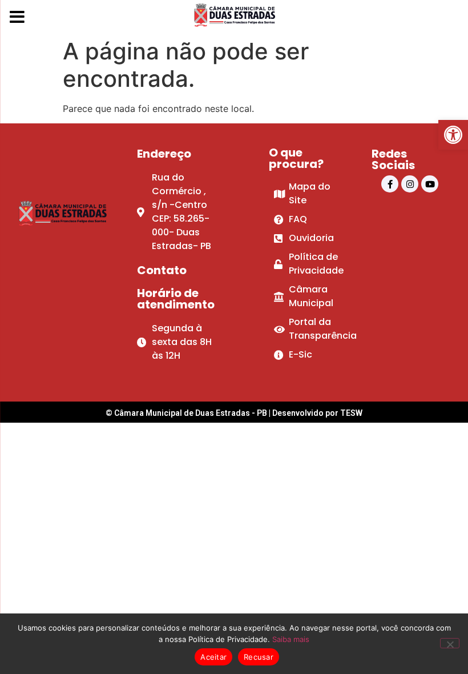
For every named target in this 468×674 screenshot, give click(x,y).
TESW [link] (351, 413)
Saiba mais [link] (290, 639)
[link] (453, 135)
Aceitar (213, 656)
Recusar (258, 656)
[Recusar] (449, 643)
